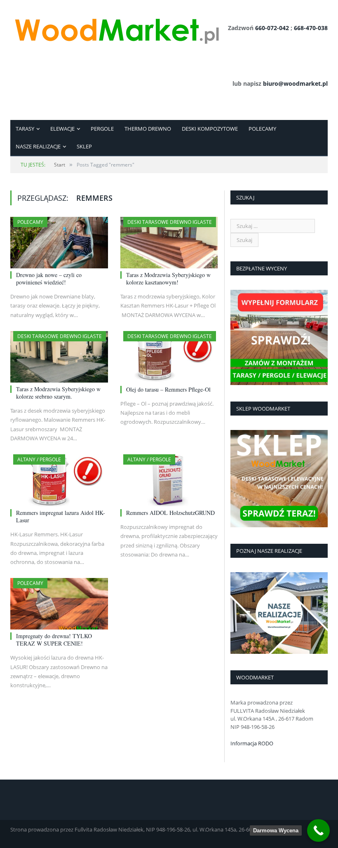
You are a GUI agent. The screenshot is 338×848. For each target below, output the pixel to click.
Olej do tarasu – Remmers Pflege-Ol (168, 389)
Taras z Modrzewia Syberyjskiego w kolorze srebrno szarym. (58, 392)
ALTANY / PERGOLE (39, 459)
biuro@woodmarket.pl (295, 83)
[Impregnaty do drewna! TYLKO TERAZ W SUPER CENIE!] (59, 604)
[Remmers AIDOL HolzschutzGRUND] (169, 480)
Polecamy (30, 222)
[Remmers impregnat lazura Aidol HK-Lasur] (59, 480)
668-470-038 (311, 28)
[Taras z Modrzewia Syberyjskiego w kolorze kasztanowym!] (169, 242)
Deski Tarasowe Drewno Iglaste (169, 222)
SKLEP (84, 146)
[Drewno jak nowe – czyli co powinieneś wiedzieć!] (59, 242)
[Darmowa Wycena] (318, 830)
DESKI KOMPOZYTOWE (210, 128)
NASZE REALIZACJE (38, 146)
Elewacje (62, 128)
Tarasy (25, 128)
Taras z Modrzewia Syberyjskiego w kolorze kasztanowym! (168, 278)
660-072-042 (272, 28)
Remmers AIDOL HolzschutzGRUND (170, 513)
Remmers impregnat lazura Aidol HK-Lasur (60, 516)
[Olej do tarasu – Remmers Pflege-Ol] (169, 357)
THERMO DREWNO (147, 128)
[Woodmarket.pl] (116, 27)
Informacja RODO (251, 743)
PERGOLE (102, 128)
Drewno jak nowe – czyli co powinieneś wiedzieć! (49, 278)
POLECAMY (262, 128)
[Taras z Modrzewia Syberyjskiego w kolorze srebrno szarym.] (59, 357)
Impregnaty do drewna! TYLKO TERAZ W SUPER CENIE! (54, 639)
